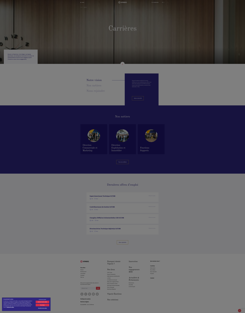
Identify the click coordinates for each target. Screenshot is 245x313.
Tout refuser (42, 305)
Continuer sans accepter (42, 299)
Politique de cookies (10, 307)
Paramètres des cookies (42, 308)
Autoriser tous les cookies (42, 301)
